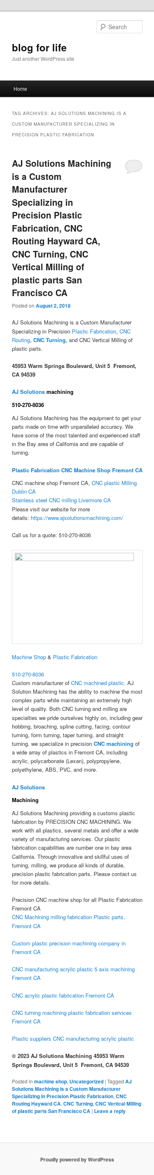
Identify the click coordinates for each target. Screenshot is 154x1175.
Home (20, 88)
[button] (28, 674)
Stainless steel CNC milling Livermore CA (61, 500)
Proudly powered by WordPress (77, 1159)
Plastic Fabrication (94, 331)
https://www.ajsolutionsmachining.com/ (77, 518)
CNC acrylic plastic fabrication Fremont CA (63, 995)
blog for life (39, 47)
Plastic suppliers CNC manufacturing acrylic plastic (73, 1038)
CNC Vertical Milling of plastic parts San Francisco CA (76, 1107)
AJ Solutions (29, 391)
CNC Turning (78, 1103)
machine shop (50, 1081)
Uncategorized (86, 1081)
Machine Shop (29, 657)
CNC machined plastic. (98, 683)
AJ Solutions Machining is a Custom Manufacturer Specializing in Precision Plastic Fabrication (72, 1089)
